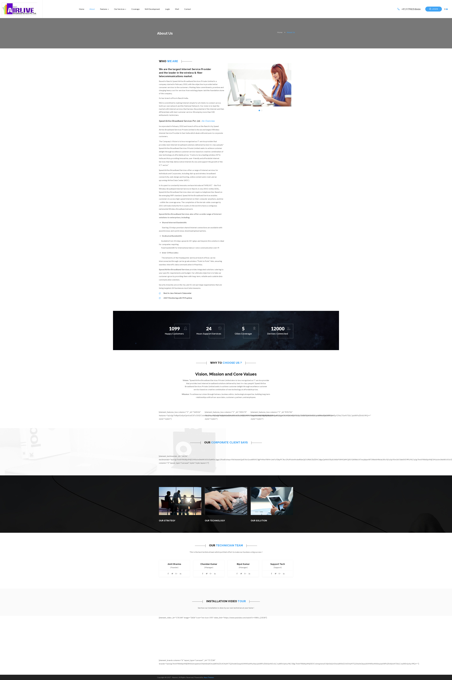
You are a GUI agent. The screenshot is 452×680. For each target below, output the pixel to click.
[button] (446, 9)
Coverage (135, 9)
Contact (187, 9)
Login (167, 9)
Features (104, 9)
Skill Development (152, 9)
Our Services (119, 9)
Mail (177, 9)
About (92, 9)
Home (81, 9)
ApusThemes (209, 677)
